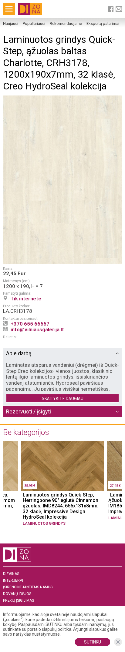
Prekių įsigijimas (18, 601)
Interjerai (13, 581)
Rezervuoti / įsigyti (28, 411)
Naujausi (10, 24)
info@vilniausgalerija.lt (37, 329)
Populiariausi (34, 24)
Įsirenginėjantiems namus (27, 587)
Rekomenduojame (66, 24)
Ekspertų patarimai (102, 24)
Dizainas (11, 574)
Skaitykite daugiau (62, 398)
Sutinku (92, 642)
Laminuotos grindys (44, 523)
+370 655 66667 (30, 324)
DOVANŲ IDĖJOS (17, 594)
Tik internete (26, 299)
